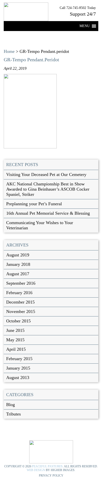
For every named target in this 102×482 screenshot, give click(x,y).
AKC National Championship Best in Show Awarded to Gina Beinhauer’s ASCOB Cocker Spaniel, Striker (47, 189)
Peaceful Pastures (47, 466)
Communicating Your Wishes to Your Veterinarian (39, 225)
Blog (10, 404)
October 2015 (18, 320)
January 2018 (18, 264)
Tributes (13, 414)
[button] (84, 26)
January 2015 (18, 368)
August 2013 (17, 377)
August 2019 (17, 254)
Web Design (36, 470)
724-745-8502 (76, 8)
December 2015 (20, 302)
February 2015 (19, 358)
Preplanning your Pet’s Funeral (34, 203)
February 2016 (19, 292)
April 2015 (16, 349)
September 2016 (20, 283)
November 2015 (20, 311)
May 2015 (15, 339)
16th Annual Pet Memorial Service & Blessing (48, 213)
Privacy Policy (51, 475)
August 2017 (17, 273)
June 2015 (15, 330)
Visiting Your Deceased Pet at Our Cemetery (46, 174)
